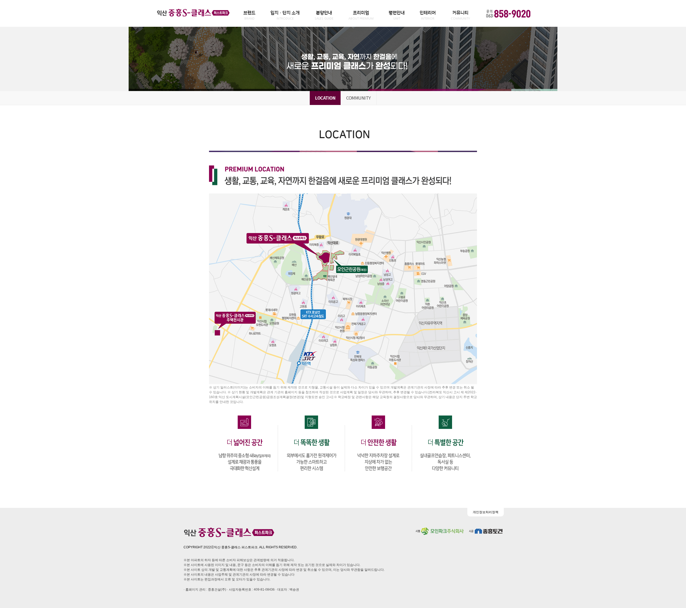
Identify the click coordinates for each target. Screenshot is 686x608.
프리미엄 (361, 15)
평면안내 (397, 15)
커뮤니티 (460, 15)
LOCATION (325, 98)
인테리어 (428, 15)
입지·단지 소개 (285, 15)
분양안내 (324, 15)
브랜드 (249, 15)
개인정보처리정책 (485, 512)
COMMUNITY (358, 98)
